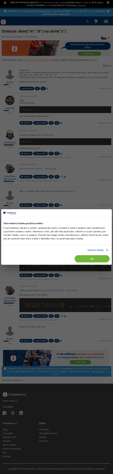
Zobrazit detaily (96, 250)
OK (92, 259)
